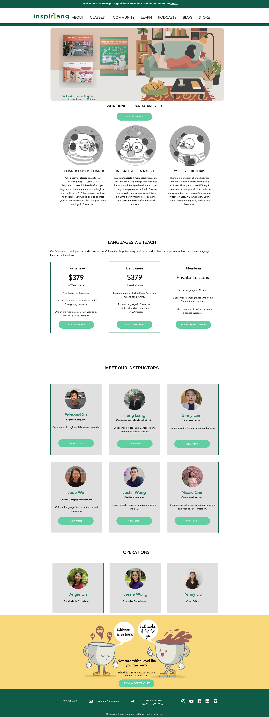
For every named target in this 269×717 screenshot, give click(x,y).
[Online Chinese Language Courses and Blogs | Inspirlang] (51, 14)
